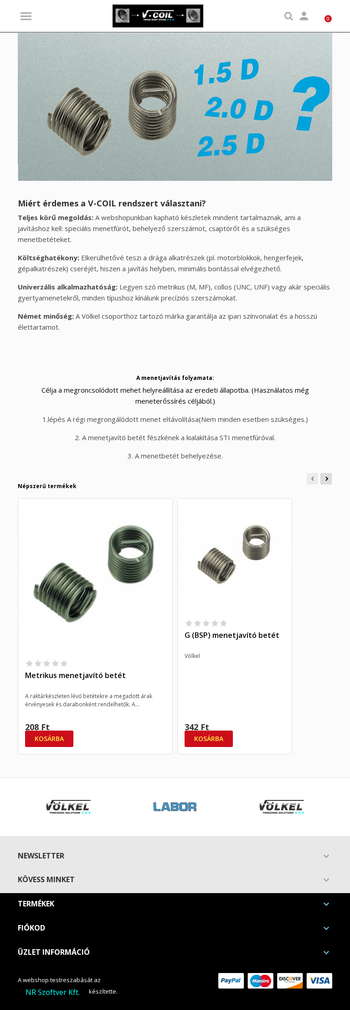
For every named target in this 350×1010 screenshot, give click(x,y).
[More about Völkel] (68, 806)
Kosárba (49, 738)
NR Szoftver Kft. (53, 992)
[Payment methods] (275, 980)
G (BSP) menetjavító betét (232, 635)
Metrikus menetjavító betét (75, 675)
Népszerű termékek (47, 486)
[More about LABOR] (175, 806)
